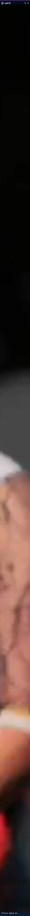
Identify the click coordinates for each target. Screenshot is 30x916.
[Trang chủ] (6, 3)
